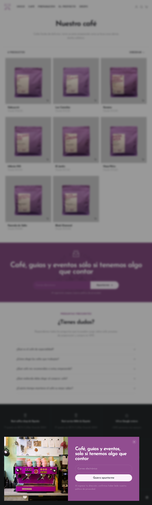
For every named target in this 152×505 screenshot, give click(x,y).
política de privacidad (85, 489)
